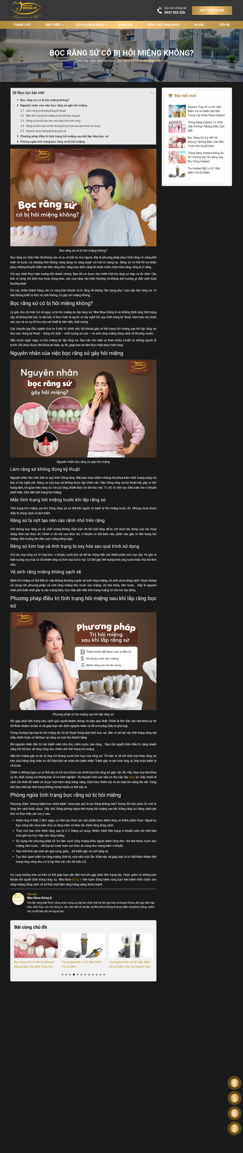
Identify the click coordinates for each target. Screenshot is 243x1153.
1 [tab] (62, 975)
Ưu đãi (199, 25)
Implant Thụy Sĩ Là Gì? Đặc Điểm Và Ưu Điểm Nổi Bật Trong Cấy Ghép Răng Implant (206, 111)
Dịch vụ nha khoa (90, 25)
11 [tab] (100, 975)
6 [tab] (81, 975)
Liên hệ (224, 25)
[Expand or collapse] (151, 93)
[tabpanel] (36, 951)
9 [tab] (93, 975)
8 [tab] (89, 975)
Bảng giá (126, 25)
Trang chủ (22, 25)
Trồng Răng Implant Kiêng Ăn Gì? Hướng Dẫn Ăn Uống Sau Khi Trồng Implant (206, 157)
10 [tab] (97, 975)
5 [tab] (78, 975)
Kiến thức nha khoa (163, 25)
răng (132, 777)
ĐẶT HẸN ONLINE (212, 10)
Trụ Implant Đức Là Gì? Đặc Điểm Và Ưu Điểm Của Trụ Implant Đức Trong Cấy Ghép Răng (130, 964)
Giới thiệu (53, 25)
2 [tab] (66, 975)
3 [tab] (70, 975)
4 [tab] (74, 975)
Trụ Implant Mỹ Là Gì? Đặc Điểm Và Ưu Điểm (82, 964)
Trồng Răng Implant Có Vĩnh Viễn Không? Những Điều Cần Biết (206, 126)
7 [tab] (85, 975)
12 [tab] (104, 975)
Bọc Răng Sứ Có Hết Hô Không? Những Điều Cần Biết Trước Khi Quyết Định (34, 964)
